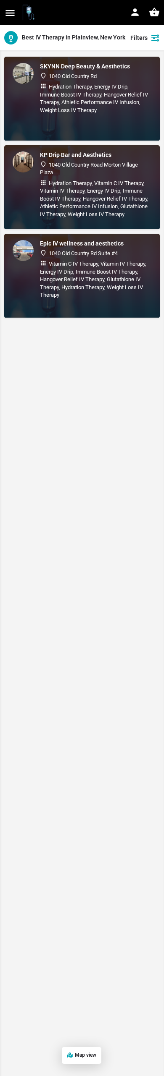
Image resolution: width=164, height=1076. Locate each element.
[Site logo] (29, 12)
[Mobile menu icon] (10, 13)
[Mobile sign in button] (135, 12)
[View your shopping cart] (154, 12)
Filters (139, 37)
